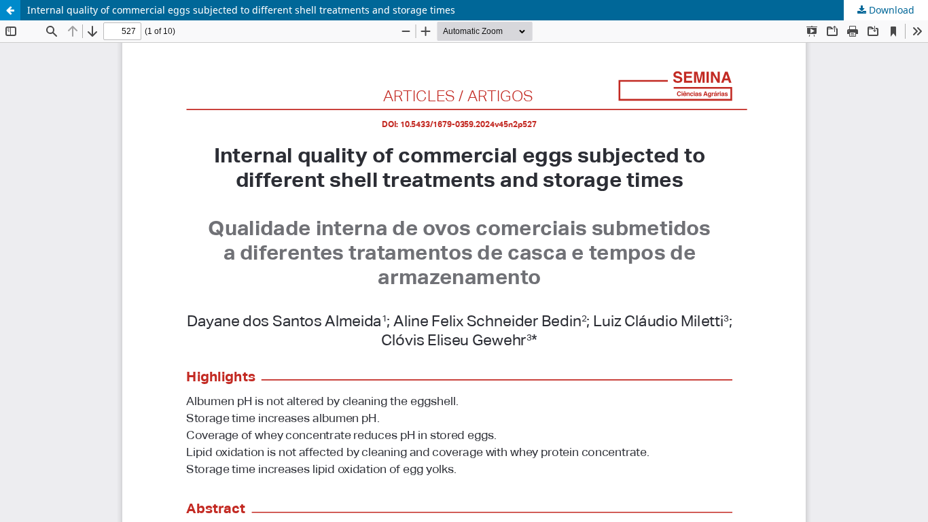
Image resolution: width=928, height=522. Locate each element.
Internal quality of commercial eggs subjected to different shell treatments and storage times (241, 9)
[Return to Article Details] (10, 10)
